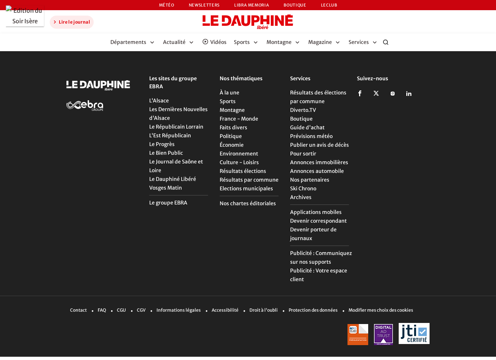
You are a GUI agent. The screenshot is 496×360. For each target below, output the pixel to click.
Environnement (239, 153)
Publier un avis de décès (319, 145)
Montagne (232, 110)
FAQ (102, 310)
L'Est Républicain (170, 135)
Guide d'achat (307, 127)
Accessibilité (225, 310)
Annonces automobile (317, 171)
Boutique (295, 5)
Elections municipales (246, 188)
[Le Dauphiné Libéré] (248, 21)
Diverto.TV (303, 110)
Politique (231, 136)
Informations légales (178, 310)
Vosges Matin (165, 188)
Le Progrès (162, 144)
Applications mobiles (316, 212)
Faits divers (233, 127)
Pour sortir (303, 153)
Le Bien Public (166, 153)
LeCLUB (329, 5)
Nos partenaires (309, 180)
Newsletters (204, 5)
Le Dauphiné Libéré (172, 179)
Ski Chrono (303, 188)
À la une (229, 92)
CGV (141, 310)
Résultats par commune (249, 180)
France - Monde (239, 119)
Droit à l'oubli (263, 310)
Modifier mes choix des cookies (381, 310)
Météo (166, 5)
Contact (78, 310)
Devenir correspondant (318, 221)
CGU (121, 310)
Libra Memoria (251, 5)
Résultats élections (243, 171)
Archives (301, 197)
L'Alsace (159, 100)
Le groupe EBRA (168, 202)
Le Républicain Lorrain (176, 127)
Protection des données (313, 310)
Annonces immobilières (319, 162)
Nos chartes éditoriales (248, 203)
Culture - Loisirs (239, 162)
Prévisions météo (311, 136)
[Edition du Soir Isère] (25, 16)
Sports (228, 101)
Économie (232, 145)
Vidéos (218, 42)
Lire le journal (74, 22)
